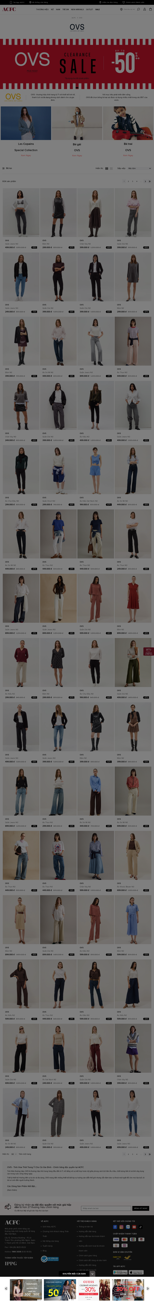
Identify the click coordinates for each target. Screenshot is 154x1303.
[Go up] (92, 1274)
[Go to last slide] (6, 1288)
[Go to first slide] (148, 1288)
